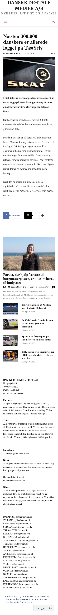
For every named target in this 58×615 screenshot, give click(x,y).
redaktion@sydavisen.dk (14, 480)
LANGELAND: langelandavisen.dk (19, 580)
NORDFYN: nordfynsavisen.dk (17, 587)
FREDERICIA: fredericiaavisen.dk (19, 557)
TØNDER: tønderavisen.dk (15, 543)
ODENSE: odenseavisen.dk (15, 570)
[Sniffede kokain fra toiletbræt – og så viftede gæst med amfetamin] (10, 324)
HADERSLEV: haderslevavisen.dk (19, 547)
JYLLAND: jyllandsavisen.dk (16, 520)
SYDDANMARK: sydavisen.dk (17, 526)
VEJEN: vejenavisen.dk (14, 550)
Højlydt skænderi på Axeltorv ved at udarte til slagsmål (36, 306)
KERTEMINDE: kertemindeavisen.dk (20, 584)
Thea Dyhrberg (13, 53)
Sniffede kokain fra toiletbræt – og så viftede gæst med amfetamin (37, 323)
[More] (42, 215)
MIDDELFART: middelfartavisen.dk (20, 567)
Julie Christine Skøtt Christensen (18, 287)
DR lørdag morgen (23, 146)
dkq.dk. (43, 413)
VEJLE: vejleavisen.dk (13, 563)
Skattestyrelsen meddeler (15, 119)
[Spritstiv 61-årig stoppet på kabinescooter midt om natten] (10, 340)
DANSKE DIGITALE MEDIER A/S (20, 380)
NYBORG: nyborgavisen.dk (16, 574)
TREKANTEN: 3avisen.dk (15, 530)
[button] (5, 21)
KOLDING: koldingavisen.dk (16, 560)
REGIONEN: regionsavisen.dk (17, 523)
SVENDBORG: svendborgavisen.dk (19, 577)
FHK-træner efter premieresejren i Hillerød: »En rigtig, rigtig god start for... (38, 355)
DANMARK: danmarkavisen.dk (17, 516)
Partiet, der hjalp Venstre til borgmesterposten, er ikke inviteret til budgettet (28, 278)
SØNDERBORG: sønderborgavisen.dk (20, 540)
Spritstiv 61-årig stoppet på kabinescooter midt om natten (36, 338)
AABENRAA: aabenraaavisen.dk (18, 553)
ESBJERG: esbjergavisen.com (16, 533)
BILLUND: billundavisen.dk (16, 536)
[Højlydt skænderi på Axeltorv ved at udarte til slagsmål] (10, 308)
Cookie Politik (26, 602)
